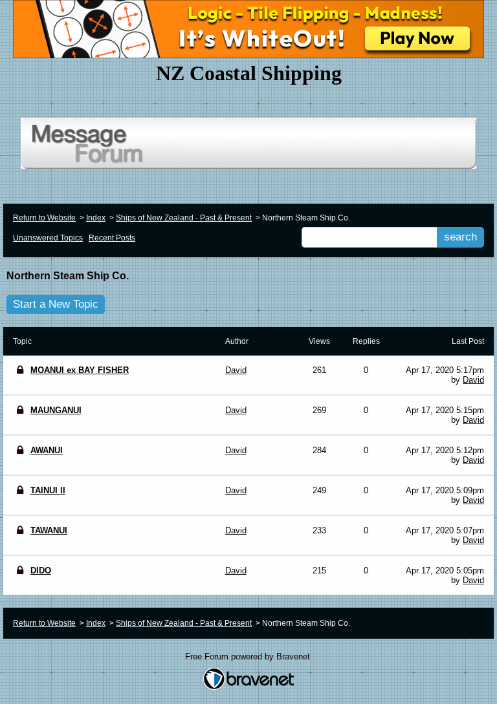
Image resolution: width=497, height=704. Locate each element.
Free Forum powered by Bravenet (249, 656)
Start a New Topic (55, 304)
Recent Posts (112, 237)
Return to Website (44, 217)
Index (95, 217)
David (473, 380)
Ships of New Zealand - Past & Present (184, 217)
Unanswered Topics (48, 237)
